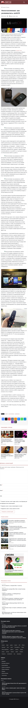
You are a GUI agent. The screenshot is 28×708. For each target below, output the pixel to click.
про (14, 653)
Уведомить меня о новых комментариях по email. (11, 506)
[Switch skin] (24, 2)
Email (1, 490)
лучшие (21, 649)
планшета (3, 653)
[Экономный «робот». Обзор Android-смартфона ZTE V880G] (7, 449)
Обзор (22, 647)
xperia (12, 647)
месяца (7, 651)
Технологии (4, 675)
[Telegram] (25, 419)
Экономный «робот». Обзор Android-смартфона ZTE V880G (7, 455)
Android (3, 645)
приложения (9, 653)
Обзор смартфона (5, 649)
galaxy (11, 645)
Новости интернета (6, 667)
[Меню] (26, 2)
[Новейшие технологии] (6, 2)
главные (16, 649)
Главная (4, 7)
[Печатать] (15, 422)
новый (16, 651)
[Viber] (12, 422)
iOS (19, 645)
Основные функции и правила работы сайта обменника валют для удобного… (17, 534)
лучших (3, 651)
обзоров (21, 651)
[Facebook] (3, 419)
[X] (6, 419)
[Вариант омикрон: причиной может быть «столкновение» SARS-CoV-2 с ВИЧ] (21, 434)
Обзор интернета (5, 669)
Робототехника (5, 673)
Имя (1, 484)
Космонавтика (5, 665)
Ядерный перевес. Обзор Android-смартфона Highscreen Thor (20, 455)
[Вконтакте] (12, 419)
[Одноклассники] (15, 419)
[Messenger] (18, 419)
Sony (8, 647)
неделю (12, 651)
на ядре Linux (19, 50)
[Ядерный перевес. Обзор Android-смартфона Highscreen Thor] (21, 449)
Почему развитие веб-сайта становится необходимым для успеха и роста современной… (18, 528)
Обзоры (7, 7)
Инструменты (17, 647)
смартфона (19, 653)
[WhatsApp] (22, 419)
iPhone (23, 645)
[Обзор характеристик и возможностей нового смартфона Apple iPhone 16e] (7, 434)
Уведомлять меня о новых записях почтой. (10, 508)
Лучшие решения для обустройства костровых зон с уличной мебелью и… (17, 546)
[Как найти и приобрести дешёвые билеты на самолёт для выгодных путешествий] (4, 522)
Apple (7, 645)
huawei (15, 645)
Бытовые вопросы (5, 663)
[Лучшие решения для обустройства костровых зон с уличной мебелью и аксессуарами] (4, 546)
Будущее (4, 661)
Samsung (3, 647)
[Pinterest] (9, 419)
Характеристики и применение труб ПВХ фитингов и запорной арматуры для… (17, 540)
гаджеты (11, 649)
